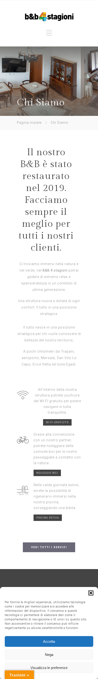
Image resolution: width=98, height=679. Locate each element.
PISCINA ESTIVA (47, 517)
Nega (49, 655)
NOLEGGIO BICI (47, 472)
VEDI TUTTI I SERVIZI (49, 547)
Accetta (49, 641)
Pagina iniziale (29, 122)
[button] (90, 593)
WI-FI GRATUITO (57, 422)
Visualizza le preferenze (49, 668)
